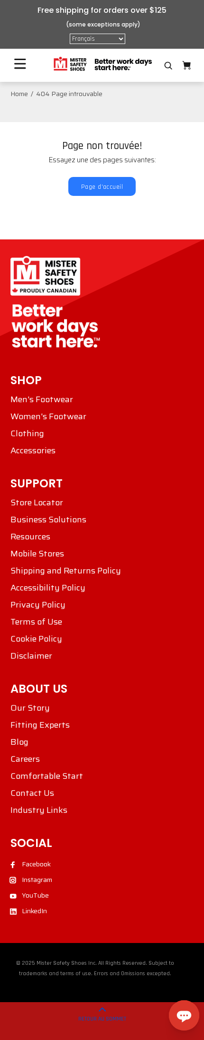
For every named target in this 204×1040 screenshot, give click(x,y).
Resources (30, 536)
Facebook (36, 864)
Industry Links (38, 810)
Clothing (27, 433)
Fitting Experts (40, 725)
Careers (25, 759)
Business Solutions (48, 519)
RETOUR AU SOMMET (102, 1018)
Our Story (30, 707)
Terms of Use (36, 621)
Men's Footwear (41, 399)
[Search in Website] (168, 65)
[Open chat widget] (184, 1015)
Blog (19, 742)
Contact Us (32, 793)
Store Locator (36, 502)
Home (19, 93)
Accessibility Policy (47, 587)
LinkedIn (34, 911)
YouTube (35, 895)
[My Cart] (186, 65)
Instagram (37, 879)
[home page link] (102, 64)
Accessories (33, 450)
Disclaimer (31, 655)
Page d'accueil (102, 187)
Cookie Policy (36, 638)
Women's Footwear (48, 416)
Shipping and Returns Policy (65, 570)
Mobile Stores (37, 553)
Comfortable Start (46, 776)
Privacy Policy (37, 604)
